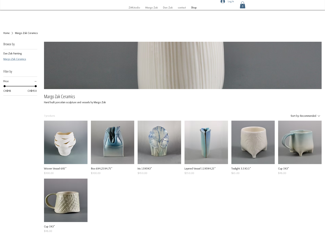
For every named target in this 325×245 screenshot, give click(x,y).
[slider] (5, 86)
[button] (242, 5)
